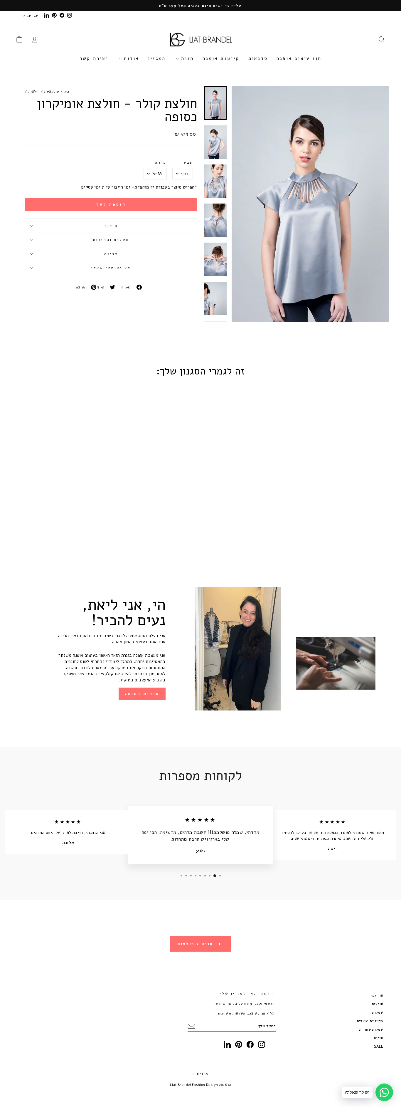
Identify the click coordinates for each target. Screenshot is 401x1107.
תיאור (111, 225)
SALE (378, 1046)
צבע (188, 162)
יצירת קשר (94, 58)
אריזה (111, 253)
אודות (130, 58)
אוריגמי (377, 995)
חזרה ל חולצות (196, 943)
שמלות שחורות (371, 1029)
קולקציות (51, 91)
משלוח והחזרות (111, 239)
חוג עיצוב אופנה (299, 58)
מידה (160, 162)
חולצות (34, 91)
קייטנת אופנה (221, 58)
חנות (186, 58)
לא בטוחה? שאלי (111, 268)
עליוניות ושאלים (370, 1020)
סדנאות (258, 58)
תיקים (378, 1037)
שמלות (377, 1012)
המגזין (157, 58)
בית (66, 91)
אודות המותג (142, 693)
